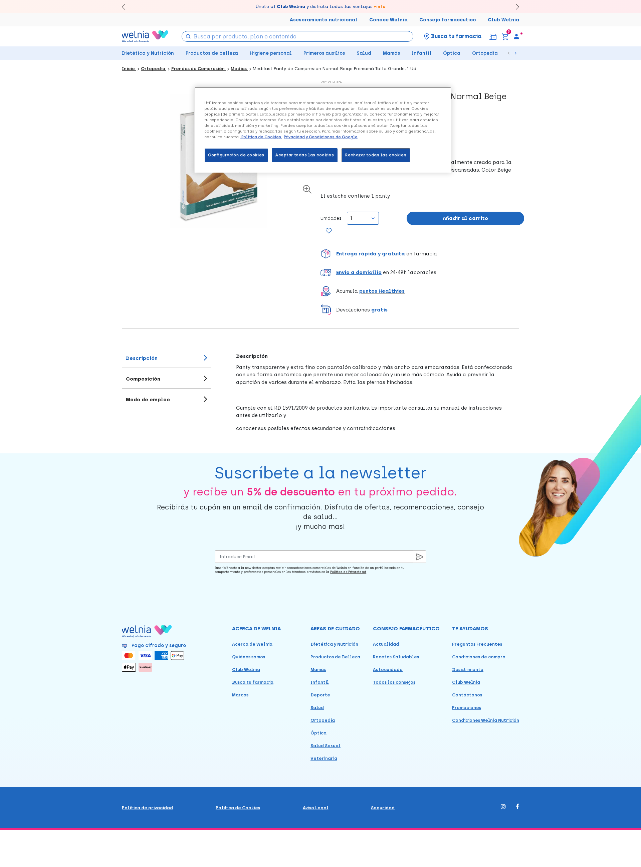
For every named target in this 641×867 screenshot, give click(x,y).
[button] (422, 253)
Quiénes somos (248, 656)
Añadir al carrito (465, 218)
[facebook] (517, 807)
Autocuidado (388, 669)
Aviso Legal (316, 807)
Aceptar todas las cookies (304, 155)
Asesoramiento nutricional (324, 20)
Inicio (129, 68)
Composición (143, 379)
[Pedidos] (492, 36)
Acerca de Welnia (252, 644)
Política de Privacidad (348, 572)
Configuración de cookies (236, 155)
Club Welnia (503, 20)
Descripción (142, 358)
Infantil (421, 53)
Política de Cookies (238, 807)
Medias (239, 68)
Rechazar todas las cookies (375, 155)
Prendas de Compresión (198, 68)
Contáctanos (467, 694)
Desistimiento (467, 669)
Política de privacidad (147, 807)
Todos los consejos (394, 682)
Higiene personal (271, 53)
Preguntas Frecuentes (477, 644)
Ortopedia (485, 53)
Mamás (391, 53)
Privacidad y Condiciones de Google (321, 137)
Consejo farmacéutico (447, 20)
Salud (364, 53)
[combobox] (298, 36)
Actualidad (386, 644)
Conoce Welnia (388, 20)
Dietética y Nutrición (148, 53)
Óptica (451, 53)
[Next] (514, 6)
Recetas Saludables (396, 656)
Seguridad (383, 807)
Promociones (466, 707)
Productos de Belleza (335, 656)
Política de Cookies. (261, 137)
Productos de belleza (212, 53)
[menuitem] (516, 36)
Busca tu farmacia (252, 682)
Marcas (240, 694)
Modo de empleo (148, 400)
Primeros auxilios (324, 53)
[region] (322, 130)
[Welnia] (145, 36)
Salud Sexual (325, 745)
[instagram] (503, 807)
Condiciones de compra (478, 656)
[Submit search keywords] (188, 36)
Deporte (320, 694)
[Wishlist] (329, 231)
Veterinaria (323, 758)
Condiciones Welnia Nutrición (485, 720)
